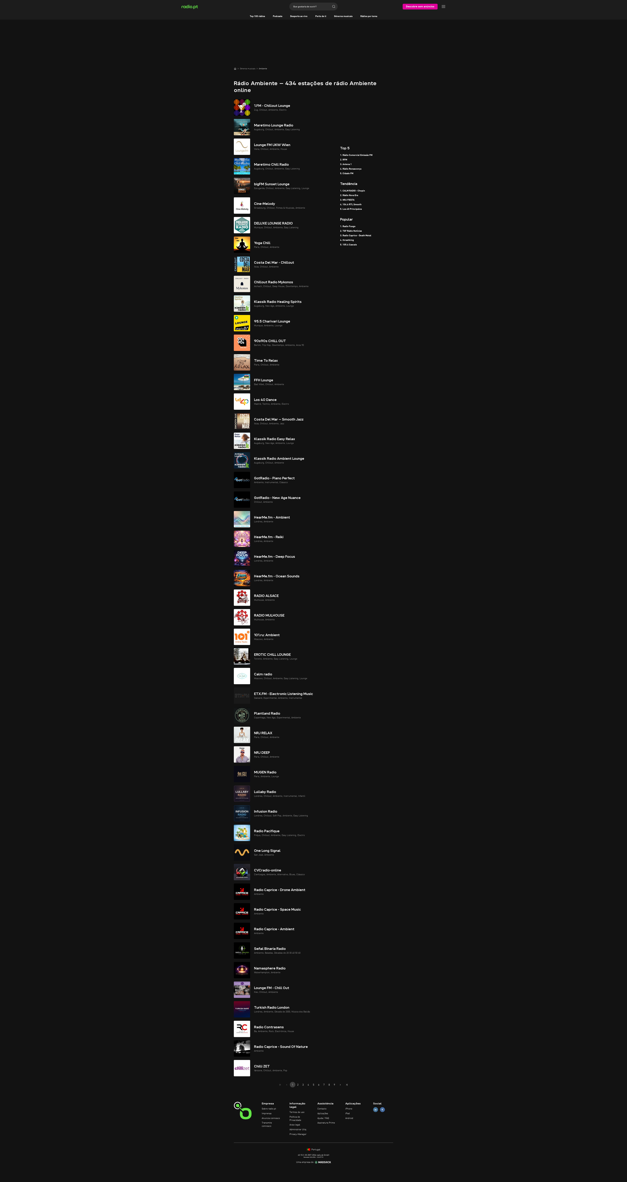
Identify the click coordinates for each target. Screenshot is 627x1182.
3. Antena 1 (346, 164)
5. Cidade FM (346, 173)
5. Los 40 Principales (351, 209)
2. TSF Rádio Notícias (351, 231)
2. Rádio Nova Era (349, 195)
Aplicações (322, 1113)
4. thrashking (347, 240)
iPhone (348, 1109)
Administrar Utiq (297, 1129)
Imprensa (266, 1113)
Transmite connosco (267, 1124)
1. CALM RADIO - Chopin (352, 191)
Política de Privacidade (295, 1118)
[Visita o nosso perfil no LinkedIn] (375, 1109)
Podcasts (277, 16)
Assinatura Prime (326, 1123)
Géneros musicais (343, 16)
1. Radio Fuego (347, 226)
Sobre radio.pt (269, 1109)
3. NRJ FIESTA (347, 200)
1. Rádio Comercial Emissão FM (356, 155)
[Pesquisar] (334, 6)
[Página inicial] (235, 68)
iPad (347, 1113)
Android (349, 1118)
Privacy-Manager (297, 1134)
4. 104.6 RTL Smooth (351, 204)
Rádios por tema (368, 16)
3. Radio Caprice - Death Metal (355, 235)
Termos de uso (296, 1112)
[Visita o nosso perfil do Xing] (382, 1109)
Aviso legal (294, 1125)
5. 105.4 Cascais (348, 245)
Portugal (315, 1150)
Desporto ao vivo (298, 16)
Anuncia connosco (271, 1118)
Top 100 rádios (257, 16)
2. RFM (343, 160)
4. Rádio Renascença (350, 169)
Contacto (321, 1109)
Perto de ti (320, 16)
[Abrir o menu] (443, 6)
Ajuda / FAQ (323, 1118)
